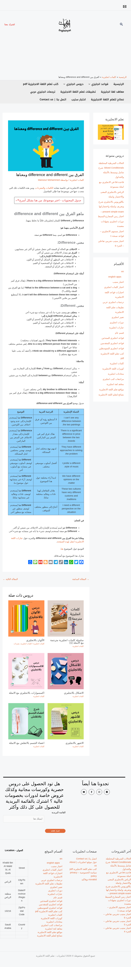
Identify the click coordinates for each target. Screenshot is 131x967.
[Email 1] (125, 6)
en (122, 271)
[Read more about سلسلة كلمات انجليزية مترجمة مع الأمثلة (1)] (66, 618)
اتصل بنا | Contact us (53, 99)
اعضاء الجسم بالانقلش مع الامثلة (26, 743)
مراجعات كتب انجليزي (113, 379)
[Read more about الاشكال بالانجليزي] (66, 671)
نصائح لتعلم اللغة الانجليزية (107, 99)
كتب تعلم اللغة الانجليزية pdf (40, 84)
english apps (114, 276)
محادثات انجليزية (116, 374)
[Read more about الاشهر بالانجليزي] (66, 721)
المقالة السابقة (80, 579)
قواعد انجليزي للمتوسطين (111, 348)
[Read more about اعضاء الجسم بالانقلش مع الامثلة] (26, 721)
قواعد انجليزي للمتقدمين (112, 343)
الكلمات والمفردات (44, 188)
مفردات (17, 644)
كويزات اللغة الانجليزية (113, 368)
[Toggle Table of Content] (17, 200)
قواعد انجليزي (99, 84)
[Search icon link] (121, 24)
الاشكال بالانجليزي (74, 692)
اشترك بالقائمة (55, 831)
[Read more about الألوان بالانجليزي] (26, 618)
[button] (9, 24)
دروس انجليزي (74, 84)
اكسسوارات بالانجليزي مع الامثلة (26, 692)
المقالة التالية (10, 579)
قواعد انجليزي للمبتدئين (113, 338)
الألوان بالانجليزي (35, 640)
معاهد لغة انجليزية (112, 91)
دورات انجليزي (117, 322)
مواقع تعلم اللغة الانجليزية (111, 389)
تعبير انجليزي (118, 317)
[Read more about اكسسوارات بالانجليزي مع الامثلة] (26, 671)
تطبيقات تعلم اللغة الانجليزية (78, 91)
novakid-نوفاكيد (89, 879)
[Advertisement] (65, 56)
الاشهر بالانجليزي (75, 743)
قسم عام (119, 333)
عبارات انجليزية (116, 327)
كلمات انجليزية (117, 363)
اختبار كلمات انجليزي (114, 287)
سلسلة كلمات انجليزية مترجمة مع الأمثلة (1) (67, 641)
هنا (62, 549)
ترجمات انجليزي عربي (42, 91)
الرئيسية (118, 84)
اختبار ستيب (78, 99)
